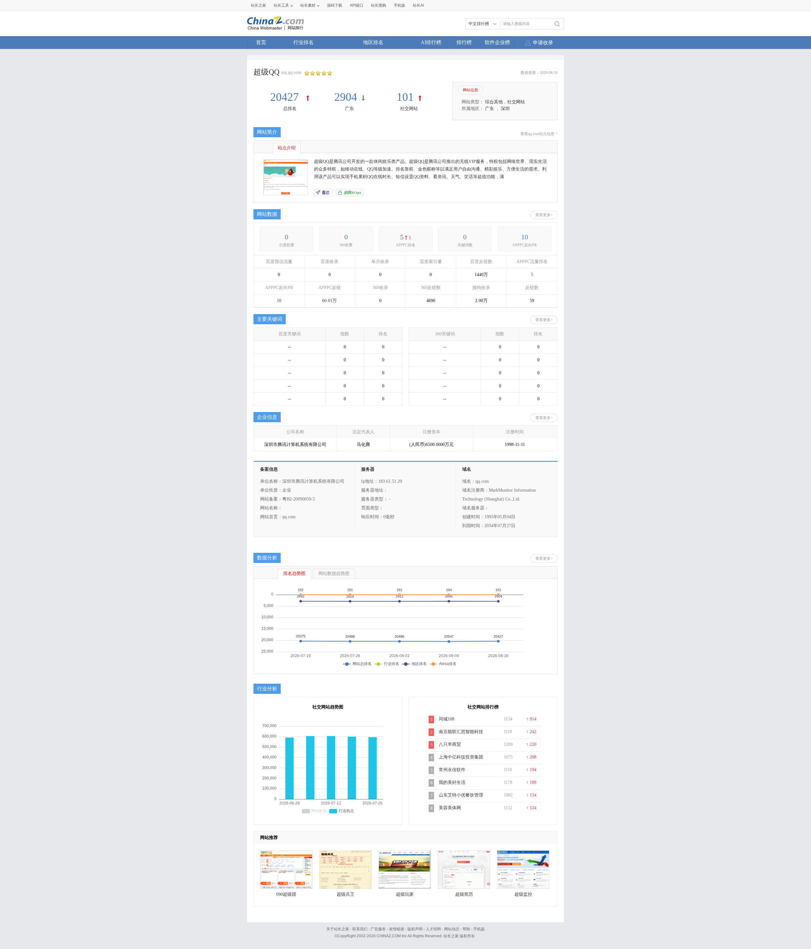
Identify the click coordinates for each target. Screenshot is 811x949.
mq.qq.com (291, 72)
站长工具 (281, 5)
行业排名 (303, 42)
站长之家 (258, 5)
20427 (286, 97)
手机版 (479, 929)
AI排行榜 (431, 42)
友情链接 (396, 929)
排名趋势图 (294, 573)
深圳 (505, 108)
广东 (349, 108)
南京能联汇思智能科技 (461, 731)
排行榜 (464, 42)
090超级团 (286, 894)
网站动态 (451, 929)
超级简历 (464, 894)
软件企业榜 (497, 42)
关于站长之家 (337, 929)
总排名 (290, 108)
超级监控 (523, 894)
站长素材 (308, 5)
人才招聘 (433, 929)
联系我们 (359, 929)
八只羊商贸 (450, 744)
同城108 (446, 719)
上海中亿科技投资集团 (461, 757)
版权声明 (415, 929)
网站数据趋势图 (333, 573)
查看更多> (544, 215)
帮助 (466, 929)
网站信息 (470, 90)
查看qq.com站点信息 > (539, 134)
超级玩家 (405, 894)
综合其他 (494, 102)
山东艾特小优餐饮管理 (461, 795)
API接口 (356, 5)
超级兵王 (345, 894)
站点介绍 (287, 147)
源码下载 (334, 5)
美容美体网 (450, 807)
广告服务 (378, 929)
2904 (345, 97)
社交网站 (409, 108)
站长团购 (378, 5)
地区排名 (373, 42)
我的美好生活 (452, 782)
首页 (261, 42)
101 (405, 97)
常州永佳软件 (452, 769)
